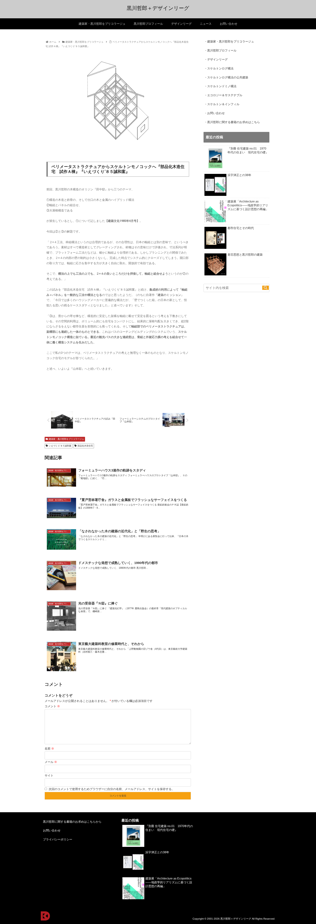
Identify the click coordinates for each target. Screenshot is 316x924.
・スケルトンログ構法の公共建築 (226, 77)
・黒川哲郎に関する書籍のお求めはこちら (232, 122)
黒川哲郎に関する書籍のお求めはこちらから (72, 821)
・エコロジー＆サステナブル (223, 95)
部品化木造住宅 (85, 446)
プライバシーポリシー (57, 839)
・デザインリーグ (216, 59)
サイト (49, 775)
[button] (265, 288)
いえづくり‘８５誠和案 (60, 446)
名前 (49, 748)
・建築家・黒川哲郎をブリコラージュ (229, 41)
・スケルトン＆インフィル (221, 104)
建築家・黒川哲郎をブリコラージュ (66, 439)
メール (51, 761)
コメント (52, 706)
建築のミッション (169, 295)
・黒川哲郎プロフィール (220, 50)
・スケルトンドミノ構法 (220, 86)
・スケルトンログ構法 (219, 68)
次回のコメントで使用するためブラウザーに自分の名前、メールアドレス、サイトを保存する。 (111, 789)
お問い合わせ (52, 830)
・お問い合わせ (214, 113)
